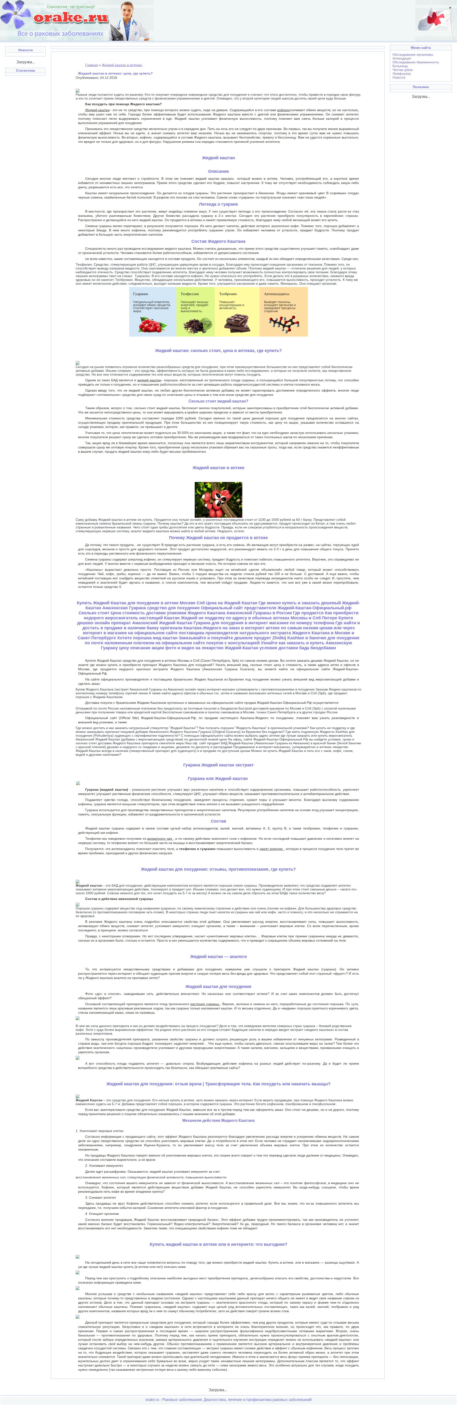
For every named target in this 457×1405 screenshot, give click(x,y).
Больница (400, 66)
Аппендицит (401, 58)
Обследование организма (412, 54)
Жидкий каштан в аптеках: (122, 65)
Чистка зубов (402, 70)
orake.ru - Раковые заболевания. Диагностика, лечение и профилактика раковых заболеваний (228, 1400)
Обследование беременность (415, 62)
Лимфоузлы (401, 73)
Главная (91, 65)
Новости (398, 77)
